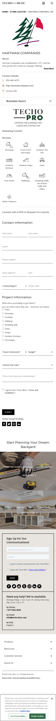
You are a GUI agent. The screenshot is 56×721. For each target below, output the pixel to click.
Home (5, 11)
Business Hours (16, 101)
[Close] (52, 698)
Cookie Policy (25, 711)
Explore (10, 625)
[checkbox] (27, 325)
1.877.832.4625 (14, 610)
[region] (28, 707)
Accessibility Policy (33, 678)
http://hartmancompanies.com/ (20, 85)
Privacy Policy (7, 678)
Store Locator (18, 11)
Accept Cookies (37, 716)
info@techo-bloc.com (17, 617)
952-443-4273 (12, 80)
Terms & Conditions (19, 678)
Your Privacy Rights (18, 716)
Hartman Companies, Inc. (41, 11)
